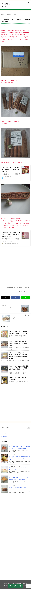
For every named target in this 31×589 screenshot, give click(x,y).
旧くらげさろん (4, 436)
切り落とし (16, 287)
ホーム (3, 14)
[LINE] (25, 297)
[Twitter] (5, 297)
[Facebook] (15, 297)
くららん (27, 291)
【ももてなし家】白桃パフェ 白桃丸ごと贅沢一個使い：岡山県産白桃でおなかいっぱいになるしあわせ (19, 458)
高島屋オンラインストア (24, 287)
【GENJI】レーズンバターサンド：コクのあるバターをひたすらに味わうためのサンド (18, 343)
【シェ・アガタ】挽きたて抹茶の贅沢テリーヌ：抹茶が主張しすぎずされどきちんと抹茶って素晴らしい (18, 367)
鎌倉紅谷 (16, 14)
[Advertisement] (15, 266)
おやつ (9, 14)
